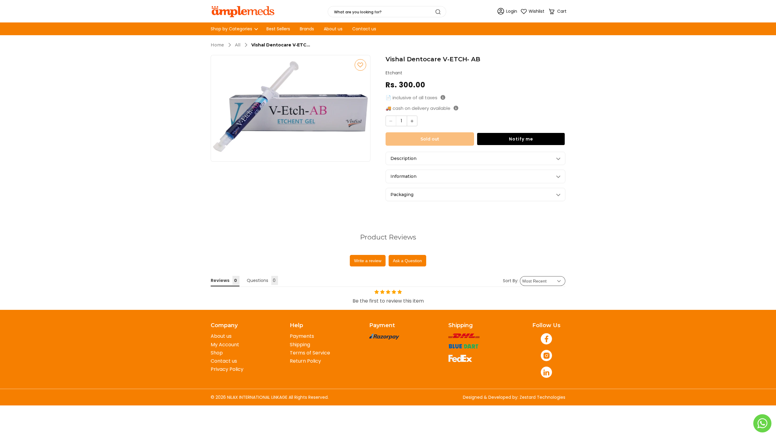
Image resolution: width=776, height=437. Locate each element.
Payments (302, 336)
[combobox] (387, 11)
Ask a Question (407, 260)
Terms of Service (310, 353)
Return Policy (305, 361)
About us (221, 336)
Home (217, 45)
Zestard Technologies (542, 397)
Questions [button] (257, 280)
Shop (217, 353)
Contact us (224, 361)
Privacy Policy (227, 369)
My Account (225, 344)
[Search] (438, 12)
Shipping (300, 344)
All (237, 45)
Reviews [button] (220, 280)
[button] (557, 11)
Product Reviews (388, 237)
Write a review (367, 260)
